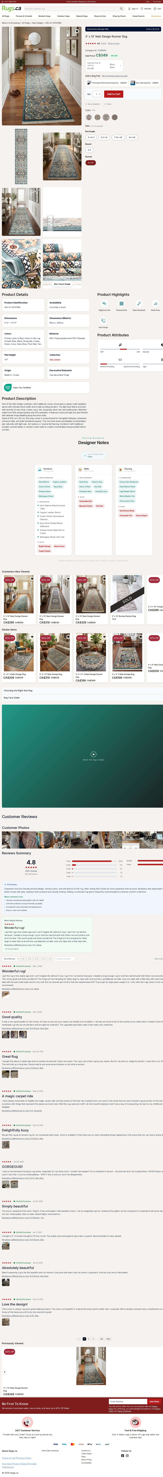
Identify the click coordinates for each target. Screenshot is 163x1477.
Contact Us (86, 1451)
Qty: (89, 94)
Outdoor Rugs (63, 16)
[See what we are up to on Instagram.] (127, 1455)
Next (108, 1339)
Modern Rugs (44, 16)
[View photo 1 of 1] (6, 995)
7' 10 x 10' (118, 137)
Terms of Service (124, 1411)
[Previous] (4, 600)
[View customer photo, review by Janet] (148, 840)
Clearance (156, 16)
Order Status (87, 1454)
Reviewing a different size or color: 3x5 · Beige (22, 945)
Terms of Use (8, 1458)
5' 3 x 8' (104, 137)
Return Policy (87, 1460)
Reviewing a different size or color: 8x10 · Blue (20, 1316)
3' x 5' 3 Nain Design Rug (14, 674)
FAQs (84, 1457)
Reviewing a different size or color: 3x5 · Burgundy (22, 1111)
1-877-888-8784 (10, 2)
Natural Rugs (82, 16)
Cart (159, 9)
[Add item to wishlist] (32, 579)
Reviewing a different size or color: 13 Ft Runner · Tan (23, 1218)
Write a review (113, 43)
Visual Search (138, 16)
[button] (77, 31)
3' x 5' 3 (91, 137)
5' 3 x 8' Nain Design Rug (50, 674)
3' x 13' (91, 163)
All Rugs (5, 16)
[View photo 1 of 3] (6, 1034)
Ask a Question (94, 104)
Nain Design (37, 23)
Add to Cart (113, 94)
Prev (79, 1339)
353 (101, 1339)
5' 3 (89, 150)
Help (147, 2)
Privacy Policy (24, 1458)
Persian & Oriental (24, 16)
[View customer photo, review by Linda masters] (10, 840)
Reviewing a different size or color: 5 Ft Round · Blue (22, 1068)
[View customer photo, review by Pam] (96, 840)
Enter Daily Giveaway (50, 1451)
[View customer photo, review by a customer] (27, 840)
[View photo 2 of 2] (14, 1074)
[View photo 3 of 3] (23, 1034)
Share (109, 104)
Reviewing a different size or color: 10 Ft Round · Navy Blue (25, 1028)
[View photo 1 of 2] (6, 1074)
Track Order (157, 2)
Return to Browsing (11, 23)
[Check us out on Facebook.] (122, 1455)
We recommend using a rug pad (114, 76)
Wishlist (147, 9)
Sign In (135, 9)
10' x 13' (132, 137)
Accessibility (87, 1463)
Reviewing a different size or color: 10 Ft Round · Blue (23, 1240)
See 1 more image (62, 284)
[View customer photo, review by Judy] (62, 840)
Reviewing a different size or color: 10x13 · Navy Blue (23, 1178)
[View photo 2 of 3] (14, 1034)
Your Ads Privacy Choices (15, 1464)
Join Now (154, 1401)
